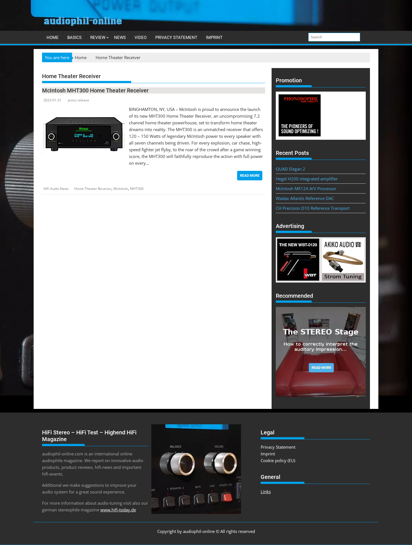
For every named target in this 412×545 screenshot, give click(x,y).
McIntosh (121, 188)
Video (141, 37)
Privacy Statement (176, 37)
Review (97, 37)
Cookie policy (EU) (278, 460)
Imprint (214, 37)
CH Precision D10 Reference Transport (312, 208)
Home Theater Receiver (92, 188)
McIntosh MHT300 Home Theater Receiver (95, 90)
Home (53, 37)
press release (78, 100)
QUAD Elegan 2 (290, 169)
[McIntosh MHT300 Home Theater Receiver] (84, 109)
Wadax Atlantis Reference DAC (305, 198)
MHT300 (136, 188)
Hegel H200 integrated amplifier (307, 178)
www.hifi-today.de (118, 510)
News (120, 37)
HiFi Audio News (56, 188)
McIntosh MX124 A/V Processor (306, 188)
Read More (250, 175)
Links (266, 491)
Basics (74, 37)
